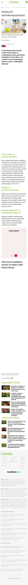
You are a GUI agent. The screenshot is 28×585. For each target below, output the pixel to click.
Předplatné (5, 457)
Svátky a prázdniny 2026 (10, 505)
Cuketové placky (21, 496)
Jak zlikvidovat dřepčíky (22, 507)
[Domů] (7, 454)
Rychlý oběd (11, 491)
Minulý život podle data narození (16, 484)
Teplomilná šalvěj (20, 505)
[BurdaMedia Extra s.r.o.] (14, 472)
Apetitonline (13, 457)
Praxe (6, 7)
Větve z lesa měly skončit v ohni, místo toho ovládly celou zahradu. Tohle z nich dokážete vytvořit (17, 423)
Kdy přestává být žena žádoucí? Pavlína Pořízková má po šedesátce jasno (13, 556)
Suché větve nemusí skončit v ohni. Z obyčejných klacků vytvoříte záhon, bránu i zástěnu (12, 515)
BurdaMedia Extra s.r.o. (15, 578)
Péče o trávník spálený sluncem (16, 499)
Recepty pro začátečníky (16, 490)
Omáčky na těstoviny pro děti (14, 481)
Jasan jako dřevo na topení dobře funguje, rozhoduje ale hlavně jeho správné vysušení (13, 520)
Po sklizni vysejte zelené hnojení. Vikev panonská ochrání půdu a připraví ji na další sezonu (14, 529)
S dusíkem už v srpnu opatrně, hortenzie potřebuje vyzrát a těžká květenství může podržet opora (13, 533)
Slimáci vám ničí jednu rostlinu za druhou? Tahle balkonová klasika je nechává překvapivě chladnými (18, 412)
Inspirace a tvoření (11, 501)
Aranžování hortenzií (14, 504)
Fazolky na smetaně (9, 495)
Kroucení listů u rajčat (5, 507)
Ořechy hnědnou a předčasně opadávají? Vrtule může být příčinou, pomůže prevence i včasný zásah (13, 538)
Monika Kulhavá (11, 44)
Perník (2, 491)
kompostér (11, 374)
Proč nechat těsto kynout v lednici (16, 479)
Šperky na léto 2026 (10, 485)
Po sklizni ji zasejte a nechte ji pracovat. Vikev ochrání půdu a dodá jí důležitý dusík (16, 445)
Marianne (12, 459)
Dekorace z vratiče (10, 502)
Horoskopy (3, 485)
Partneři (5, 465)
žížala (16, 374)
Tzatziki (6, 491)
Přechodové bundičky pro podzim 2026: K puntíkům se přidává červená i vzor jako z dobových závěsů (14, 560)
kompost (4, 374)
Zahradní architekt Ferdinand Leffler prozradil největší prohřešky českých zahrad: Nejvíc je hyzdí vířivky (12, 547)
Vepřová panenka (19, 493)
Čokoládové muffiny (22, 488)
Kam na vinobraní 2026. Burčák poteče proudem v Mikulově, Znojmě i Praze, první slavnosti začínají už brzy (13, 551)
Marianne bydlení (14, 461)
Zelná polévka (11, 493)
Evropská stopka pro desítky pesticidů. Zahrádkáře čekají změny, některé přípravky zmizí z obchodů (18, 396)
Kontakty (5, 459)
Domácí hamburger (5, 490)
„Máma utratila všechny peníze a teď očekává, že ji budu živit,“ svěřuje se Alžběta (14, 565)
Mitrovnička (13, 507)
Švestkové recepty (13, 488)
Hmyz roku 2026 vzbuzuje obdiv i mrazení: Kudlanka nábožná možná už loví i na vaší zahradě (18, 404)
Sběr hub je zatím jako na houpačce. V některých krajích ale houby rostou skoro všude (18, 388)
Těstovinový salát (18, 495)
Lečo (23, 490)
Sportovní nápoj (13, 496)
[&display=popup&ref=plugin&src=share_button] (3, 46)
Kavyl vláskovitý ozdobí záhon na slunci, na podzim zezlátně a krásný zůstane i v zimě (14, 524)
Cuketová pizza (4, 481)
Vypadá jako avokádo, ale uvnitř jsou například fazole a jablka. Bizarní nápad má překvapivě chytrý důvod (12, 570)
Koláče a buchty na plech (16, 482)
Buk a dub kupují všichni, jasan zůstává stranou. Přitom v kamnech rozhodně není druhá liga (16, 431)
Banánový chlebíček (19, 491)
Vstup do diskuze (6, 378)
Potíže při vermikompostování (19, 7)
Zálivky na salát (4, 493)
